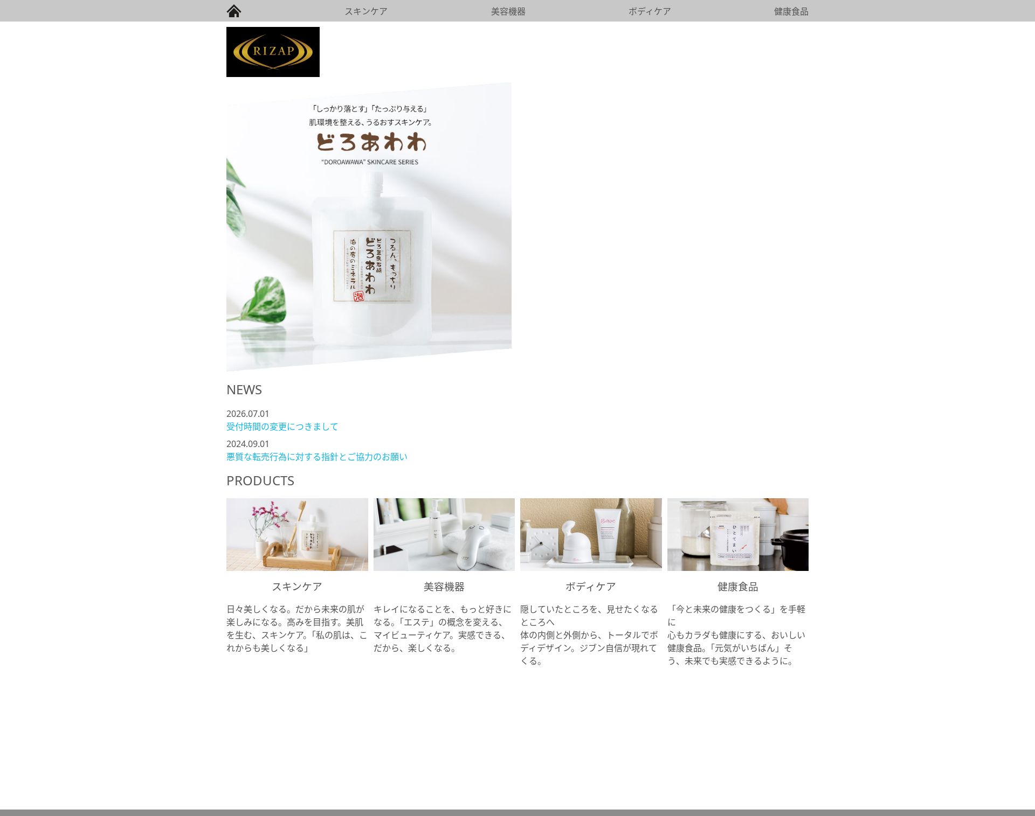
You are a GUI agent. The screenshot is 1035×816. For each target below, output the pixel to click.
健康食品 (791, 11)
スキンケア (366, 11)
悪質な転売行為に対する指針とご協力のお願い (317, 457)
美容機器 (508, 11)
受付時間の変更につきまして (282, 427)
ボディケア (650, 11)
